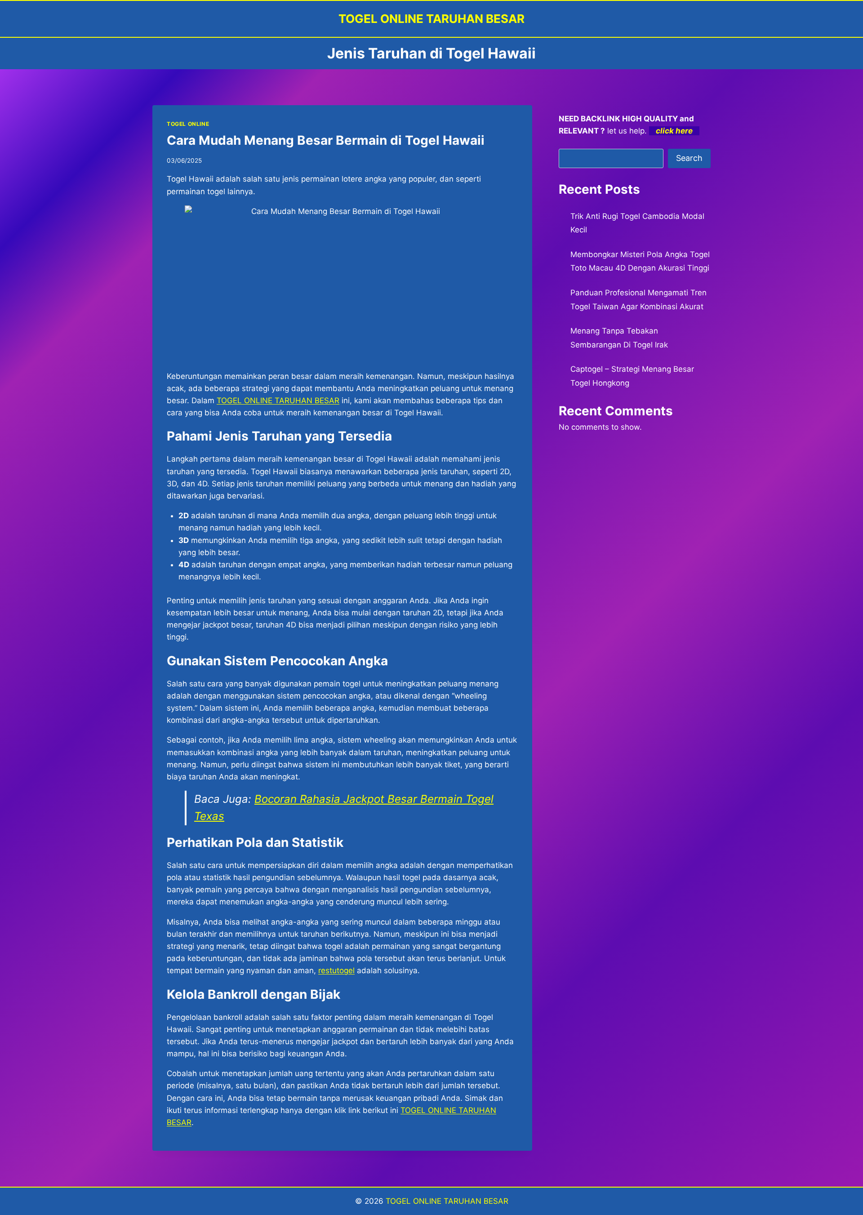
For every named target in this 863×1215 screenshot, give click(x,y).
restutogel (336, 970)
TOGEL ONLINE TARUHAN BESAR (447, 1201)
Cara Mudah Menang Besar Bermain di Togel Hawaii (326, 140)
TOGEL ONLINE (188, 123)
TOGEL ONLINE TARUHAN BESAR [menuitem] (278, 400)
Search (689, 158)
